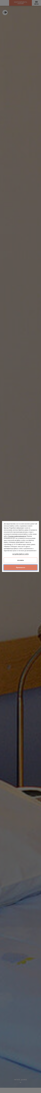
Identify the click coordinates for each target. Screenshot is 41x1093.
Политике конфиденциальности (17, 536)
